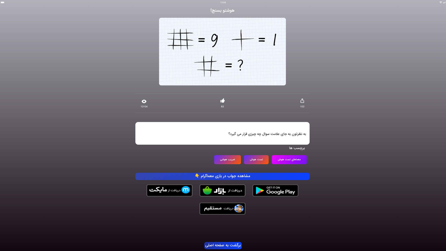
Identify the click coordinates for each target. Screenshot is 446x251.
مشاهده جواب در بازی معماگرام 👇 (222, 176)
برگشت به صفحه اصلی (223, 245)
